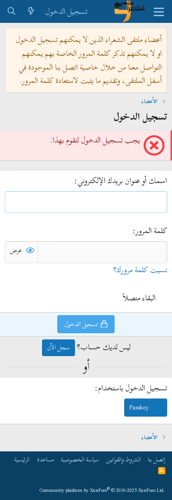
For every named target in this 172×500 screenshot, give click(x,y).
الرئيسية (22, 459)
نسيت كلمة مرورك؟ (140, 269)
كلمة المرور (151, 230)
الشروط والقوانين (123, 459)
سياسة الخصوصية (80, 459)
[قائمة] (159, 11)
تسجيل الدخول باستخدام (132, 388)
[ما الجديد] (31, 11)
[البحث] (12, 11)
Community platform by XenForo (102, 490)
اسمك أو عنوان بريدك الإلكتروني (122, 180)
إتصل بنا (156, 459)
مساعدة (45, 459)
